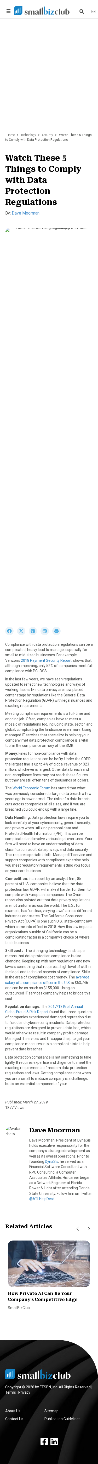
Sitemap (51, 1411)
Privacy (24, 1392)
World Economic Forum (31, 788)
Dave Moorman (25, 213)
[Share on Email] (57, 634)
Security (47, 135)
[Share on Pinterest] (35, 634)
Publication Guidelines (62, 1419)
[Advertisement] (49, 78)
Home (11, 135)
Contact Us (14, 1419)
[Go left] (77, 1229)
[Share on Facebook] (11, 634)
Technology (28, 135)
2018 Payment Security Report (46, 660)
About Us (12, 1411)
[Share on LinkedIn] (46, 634)
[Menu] (8, 11)
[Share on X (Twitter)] (23, 634)
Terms (10, 1392)
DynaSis (51, 1161)
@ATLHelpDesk (42, 1199)
